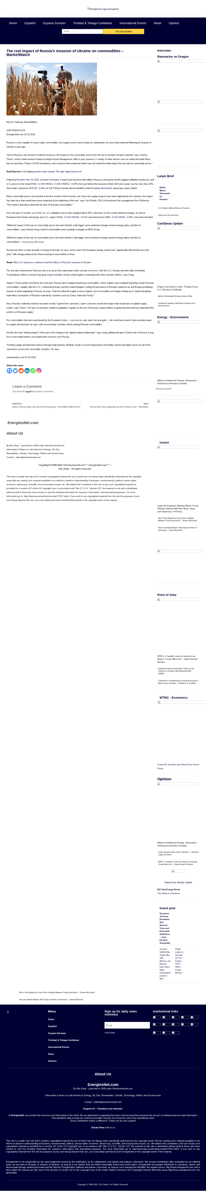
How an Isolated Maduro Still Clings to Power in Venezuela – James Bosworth (51, 1000)
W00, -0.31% (112, 217)
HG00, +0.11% (63, 217)
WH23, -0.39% (126, 217)
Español (30, 23)
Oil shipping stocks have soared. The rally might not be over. (52, 171)
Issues (164, 442)
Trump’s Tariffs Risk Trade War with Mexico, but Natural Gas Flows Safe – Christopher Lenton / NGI (165, 964)
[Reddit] (21, 370)
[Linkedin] (27, 370)
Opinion (174, 23)
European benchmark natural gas (107, 188)
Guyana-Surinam (54, 23)
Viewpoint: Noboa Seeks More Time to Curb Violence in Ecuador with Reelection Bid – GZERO (176, 671)
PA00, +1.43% (38, 184)
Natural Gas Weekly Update (178, 882)
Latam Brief (165, 176)
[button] (194, 23)
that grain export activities (49, 274)
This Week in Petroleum (168, 893)
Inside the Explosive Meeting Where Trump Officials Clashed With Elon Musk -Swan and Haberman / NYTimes (177, 508)
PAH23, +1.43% (53, 184)
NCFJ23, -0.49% (37, 188)
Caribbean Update (170, 223)
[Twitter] (15, 370)
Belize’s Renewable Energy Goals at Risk (175, 296)
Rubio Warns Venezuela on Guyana (165, 193)
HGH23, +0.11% (79, 217)
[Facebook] (9, 370)
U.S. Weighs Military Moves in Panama (174, 208)
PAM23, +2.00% (70, 184)
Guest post (167, 908)
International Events (133, 23)
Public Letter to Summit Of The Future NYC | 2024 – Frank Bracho (179, 961)
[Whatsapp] (33, 370)
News (157, 23)
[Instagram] (38, 370)
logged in (29, 391)
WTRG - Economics (174, 697)
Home (13, 23)
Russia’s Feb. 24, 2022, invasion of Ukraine (37, 179)
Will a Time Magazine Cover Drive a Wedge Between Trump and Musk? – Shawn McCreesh (57, 992)
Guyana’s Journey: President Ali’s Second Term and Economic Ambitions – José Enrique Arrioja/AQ (165, 928)
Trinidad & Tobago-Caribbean (92, 23)
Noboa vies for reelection (168, 215)
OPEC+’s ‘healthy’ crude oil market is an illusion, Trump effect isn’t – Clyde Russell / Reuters (177, 659)
